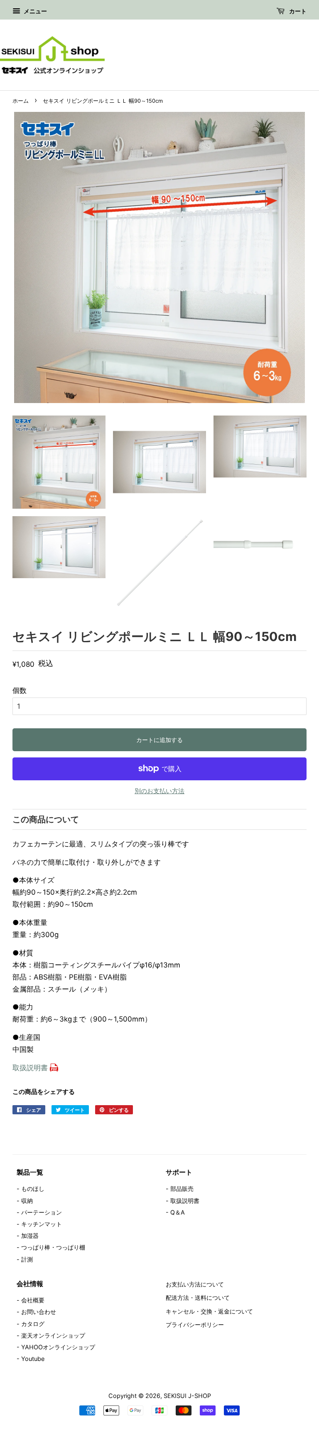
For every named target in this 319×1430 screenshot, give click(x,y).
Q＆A (177, 1212)
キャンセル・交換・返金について (209, 1311)
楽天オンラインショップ (53, 1335)
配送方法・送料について (198, 1297)
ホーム (20, 101)
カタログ (32, 1323)
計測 (27, 1259)
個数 (19, 690)
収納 (27, 1200)
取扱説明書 (30, 1068)
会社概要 (32, 1300)
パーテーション (41, 1212)
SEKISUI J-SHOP (187, 1395)
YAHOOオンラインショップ (58, 1347)
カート (297, 11)
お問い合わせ (38, 1311)
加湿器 (30, 1235)
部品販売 (182, 1188)
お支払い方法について (195, 1284)
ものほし (32, 1188)
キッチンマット (41, 1223)
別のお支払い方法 (159, 791)
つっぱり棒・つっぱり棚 (53, 1247)
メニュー (34, 11)
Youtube (32, 1358)
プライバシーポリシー (195, 1324)
